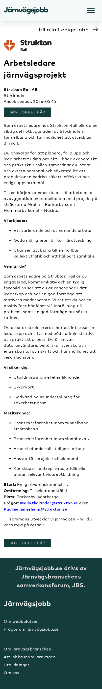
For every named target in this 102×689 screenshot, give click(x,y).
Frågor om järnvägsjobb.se (31, 629)
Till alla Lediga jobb (63, 29)
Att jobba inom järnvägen (30, 657)
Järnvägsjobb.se (26, 10)
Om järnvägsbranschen (27, 649)
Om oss (11, 672)
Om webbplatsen (21, 621)
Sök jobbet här (30, 112)
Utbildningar (16, 665)
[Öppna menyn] (90, 10)
